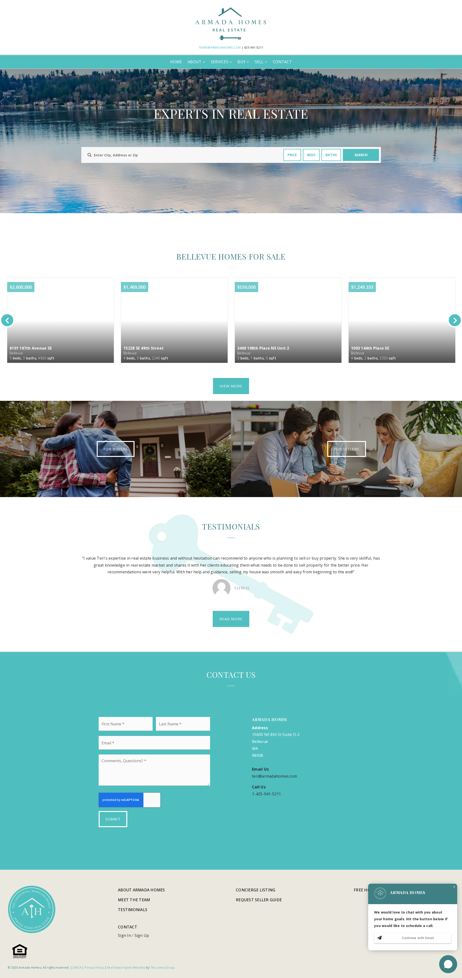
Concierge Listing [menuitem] (255, 890)
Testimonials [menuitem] (132, 909)
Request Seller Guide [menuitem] (259, 899)
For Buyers (115, 449)
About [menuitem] (195, 61)
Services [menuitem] (220, 61)
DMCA (77, 967)
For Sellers (346, 449)
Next (455, 320)
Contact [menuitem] (282, 61)
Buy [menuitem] (241, 61)
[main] (231, 468)
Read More (231, 618)
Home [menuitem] (176, 61)
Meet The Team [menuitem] (134, 899)
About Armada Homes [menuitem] (141, 890)
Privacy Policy (94, 967)
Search (360, 155)
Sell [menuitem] (260, 61)
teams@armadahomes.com (220, 47)
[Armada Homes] (231, 23)
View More (231, 386)
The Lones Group (162, 967)
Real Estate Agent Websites (126, 967)
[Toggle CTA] (448, 964)
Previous (7, 320)
